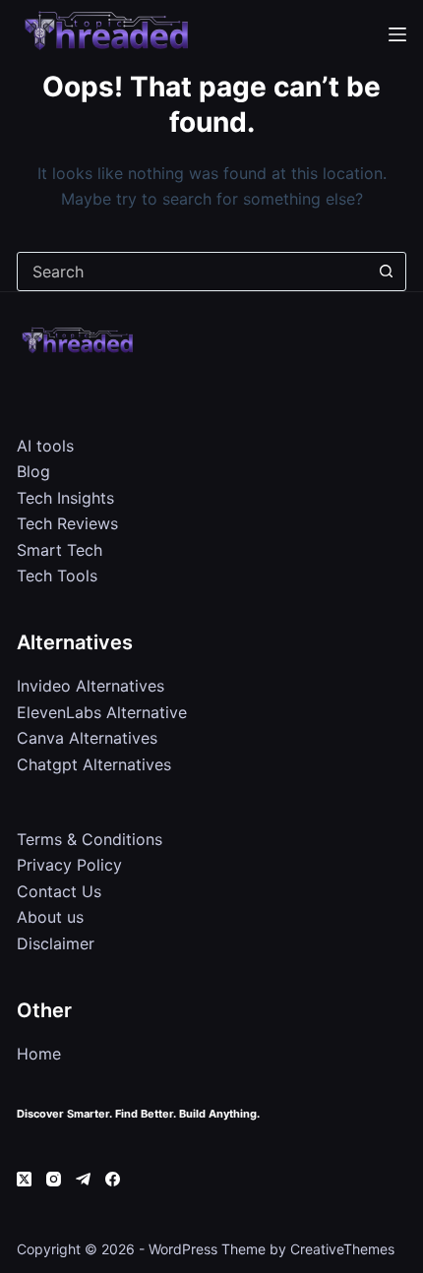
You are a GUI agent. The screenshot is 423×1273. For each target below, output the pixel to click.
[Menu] (397, 34)
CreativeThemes (342, 1249)
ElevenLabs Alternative (102, 712)
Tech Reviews (67, 523)
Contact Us (59, 891)
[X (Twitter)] (24, 1179)
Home (39, 1053)
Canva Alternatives (87, 738)
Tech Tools (57, 575)
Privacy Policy (69, 865)
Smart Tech (59, 550)
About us (50, 917)
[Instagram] (53, 1179)
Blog (33, 471)
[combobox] (193, 271)
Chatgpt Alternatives (94, 764)
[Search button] (386, 271)
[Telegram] (83, 1179)
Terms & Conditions (89, 839)
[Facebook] (112, 1179)
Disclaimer (55, 943)
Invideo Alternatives (90, 686)
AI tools (45, 445)
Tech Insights (65, 498)
